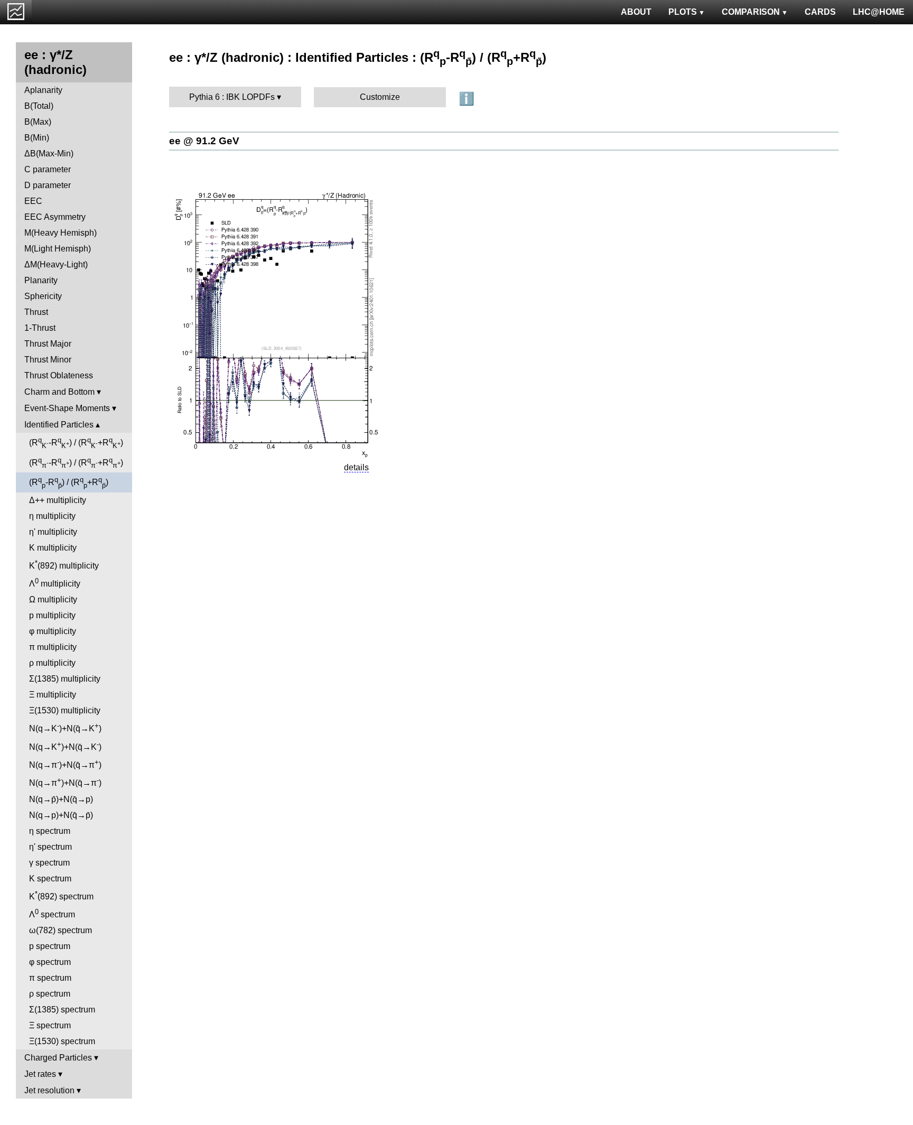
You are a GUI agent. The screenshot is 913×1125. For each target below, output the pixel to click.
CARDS (820, 11)
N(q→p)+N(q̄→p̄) (61, 815)
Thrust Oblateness (58, 375)
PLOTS (682, 11)
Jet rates (40, 1074)
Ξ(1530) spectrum (62, 1041)
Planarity (41, 280)
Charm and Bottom (59, 391)
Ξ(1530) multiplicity (64, 710)
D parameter (47, 185)
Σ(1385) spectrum (62, 1009)
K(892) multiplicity (64, 564)
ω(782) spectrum (60, 930)
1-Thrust (39, 327)
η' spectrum (50, 846)
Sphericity (43, 296)
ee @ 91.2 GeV (204, 140)
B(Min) (36, 137)
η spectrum (49, 830)
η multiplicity (52, 516)
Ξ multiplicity (52, 694)
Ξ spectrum (50, 1025)
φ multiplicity (52, 631)
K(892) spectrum (61, 895)
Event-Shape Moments (67, 408)
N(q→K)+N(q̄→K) (65, 727)
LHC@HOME (879, 11)
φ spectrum (50, 961)
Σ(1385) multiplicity (64, 678)
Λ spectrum (52, 913)
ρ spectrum (49, 993)
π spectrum (50, 977)
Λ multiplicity (54, 582)
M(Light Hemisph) (57, 248)
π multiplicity (53, 647)
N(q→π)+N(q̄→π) (65, 763)
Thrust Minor (47, 359)
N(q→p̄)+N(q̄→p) (61, 799)
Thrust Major (47, 343)
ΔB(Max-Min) (48, 153)
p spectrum (49, 946)
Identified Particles (59, 424)
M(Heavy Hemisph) (60, 232)
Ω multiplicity (53, 599)
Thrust (36, 312)
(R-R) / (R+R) (76, 443)
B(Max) (37, 121)
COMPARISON (751, 11)
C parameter (47, 169)
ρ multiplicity (52, 662)
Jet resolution (49, 1090)
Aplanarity (43, 90)
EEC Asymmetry (55, 216)
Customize (380, 96)
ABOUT (636, 11)
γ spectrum (49, 862)
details (356, 467)
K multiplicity (53, 547)
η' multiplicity (53, 531)
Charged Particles (58, 1057)
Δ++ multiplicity (57, 500)
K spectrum (50, 878)
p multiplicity (52, 615)
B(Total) (38, 105)
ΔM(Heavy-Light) (56, 264)
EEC (33, 201)
